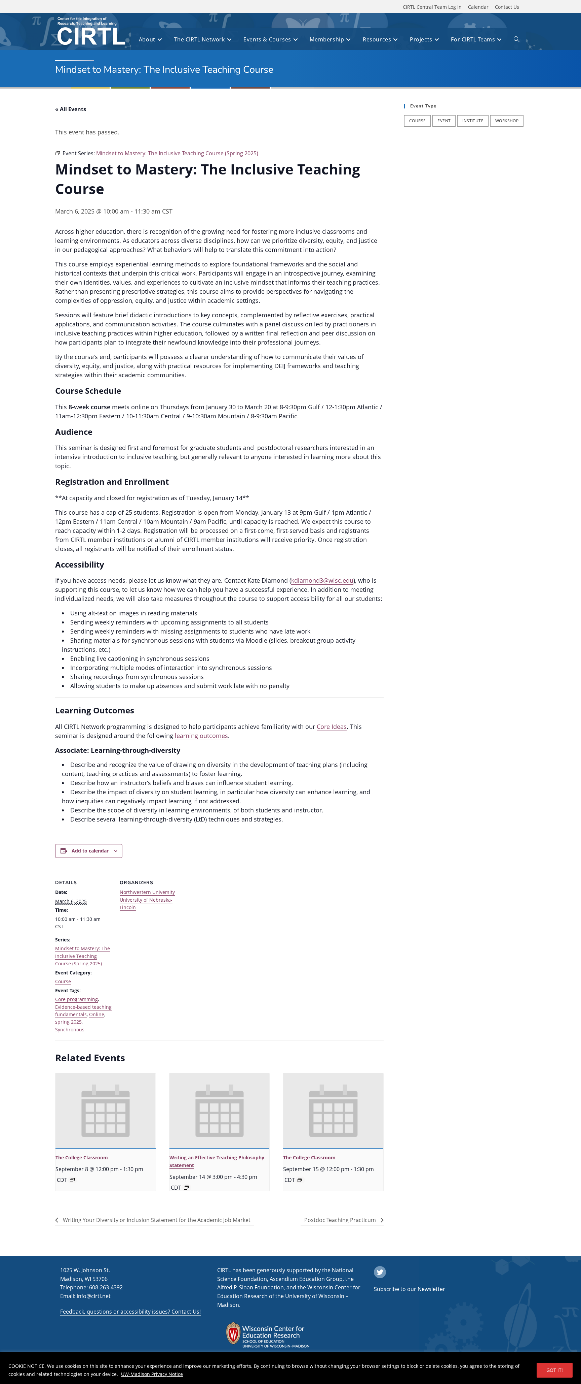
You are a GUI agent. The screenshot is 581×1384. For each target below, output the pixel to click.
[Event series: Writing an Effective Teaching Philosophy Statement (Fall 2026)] (186, 1188)
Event (444, 121)
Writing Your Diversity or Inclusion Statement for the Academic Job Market (156, 1220)
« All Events (70, 109)
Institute (472, 121)
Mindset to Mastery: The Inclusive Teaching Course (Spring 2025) (82, 956)
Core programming (76, 999)
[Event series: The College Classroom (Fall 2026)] (72, 1180)
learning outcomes (201, 736)
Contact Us (507, 7)
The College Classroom (81, 1157)
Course (63, 981)
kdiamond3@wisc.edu (322, 580)
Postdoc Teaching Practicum (340, 1220)
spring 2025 (68, 1022)
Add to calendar (90, 850)
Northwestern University (147, 892)
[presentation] (105, 1111)
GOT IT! (554, 1370)
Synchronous (69, 1029)
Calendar (478, 7)
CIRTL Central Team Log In (432, 7)
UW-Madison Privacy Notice (152, 1374)
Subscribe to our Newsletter (409, 1289)
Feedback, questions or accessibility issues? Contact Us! (130, 1311)
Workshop (506, 121)
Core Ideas (332, 726)
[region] (290, 1368)
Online (96, 1014)
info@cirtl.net (94, 1296)
